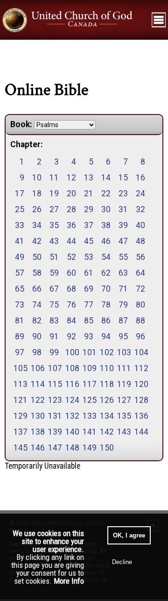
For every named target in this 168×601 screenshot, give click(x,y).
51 (54, 257)
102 (106, 352)
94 (106, 336)
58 (37, 273)
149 (89, 447)
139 (54, 431)
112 (140, 368)
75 (54, 304)
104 (140, 352)
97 (19, 352)
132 (71, 416)
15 (123, 177)
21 (88, 193)
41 (19, 241)
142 (106, 431)
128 (140, 400)
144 (140, 431)
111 (123, 368)
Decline (122, 561)
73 (19, 304)
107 (54, 368)
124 (71, 400)
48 (140, 241)
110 (106, 368)
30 (106, 209)
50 (37, 257)
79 (123, 304)
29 (88, 209)
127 (123, 400)
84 (71, 320)
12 (71, 177)
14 (106, 177)
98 (37, 352)
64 (140, 273)
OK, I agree (129, 535)
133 (89, 416)
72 (140, 288)
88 (140, 320)
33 (19, 225)
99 (54, 352)
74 (37, 304)
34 (37, 225)
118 (106, 384)
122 (37, 400)
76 (71, 304)
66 (37, 288)
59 (54, 273)
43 (54, 241)
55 (123, 257)
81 (19, 320)
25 (19, 209)
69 (88, 288)
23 (123, 193)
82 (37, 320)
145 (20, 447)
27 (54, 209)
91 (54, 336)
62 (106, 273)
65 (19, 288)
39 (123, 225)
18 (37, 193)
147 (54, 447)
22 (106, 193)
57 (19, 273)
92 (71, 336)
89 (19, 336)
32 (140, 209)
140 (71, 431)
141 (89, 431)
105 (20, 368)
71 (123, 288)
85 (88, 320)
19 (54, 193)
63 (123, 273)
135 (123, 416)
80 (140, 304)
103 (123, 352)
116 (71, 384)
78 (106, 304)
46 (106, 241)
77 (88, 304)
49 (19, 257)
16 (140, 177)
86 (106, 320)
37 (88, 225)
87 (123, 320)
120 (140, 384)
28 (71, 209)
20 (71, 193)
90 (37, 336)
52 (71, 257)
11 (54, 177)
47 (123, 241)
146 (37, 447)
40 (140, 225)
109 (89, 368)
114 (37, 384)
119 (123, 384)
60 (71, 273)
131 (54, 416)
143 (123, 431)
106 (37, 368)
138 (37, 431)
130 (37, 416)
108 (71, 368)
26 (37, 209)
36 (71, 225)
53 (88, 257)
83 (54, 320)
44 (71, 241)
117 (89, 384)
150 (106, 447)
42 (37, 241)
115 (54, 384)
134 (106, 416)
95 (123, 336)
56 (140, 257)
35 (54, 225)
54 (106, 257)
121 (20, 400)
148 (71, 447)
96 (140, 336)
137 (20, 431)
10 (37, 177)
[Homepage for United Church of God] (74, 20)
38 (106, 225)
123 (54, 400)
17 (19, 193)
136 (140, 416)
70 (106, 288)
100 (71, 352)
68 (71, 288)
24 (140, 193)
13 (88, 177)
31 (123, 209)
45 (88, 241)
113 (20, 384)
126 (106, 400)
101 (89, 352)
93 (88, 336)
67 (54, 288)
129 (20, 416)
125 (89, 400)
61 (88, 273)
